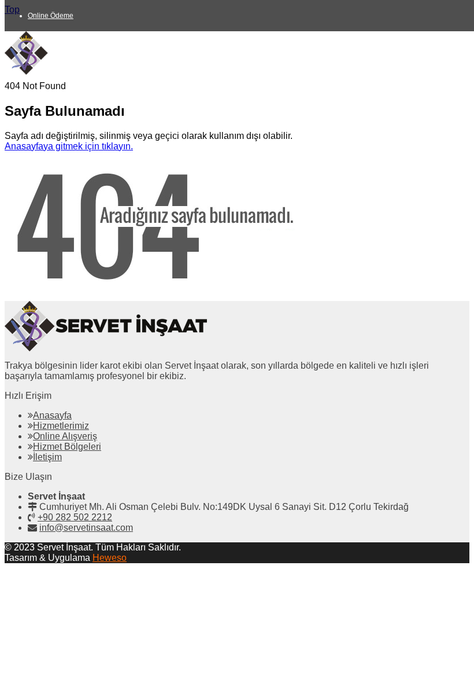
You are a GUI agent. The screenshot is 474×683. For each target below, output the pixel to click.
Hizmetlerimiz (61, 426)
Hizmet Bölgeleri (67, 446)
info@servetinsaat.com (86, 528)
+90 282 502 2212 (75, 517)
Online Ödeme (50, 16)
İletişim (47, 457)
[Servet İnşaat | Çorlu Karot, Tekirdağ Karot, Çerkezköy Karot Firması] (92, 71)
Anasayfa (52, 415)
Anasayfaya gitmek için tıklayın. (69, 146)
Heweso (109, 558)
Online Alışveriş (65, 436)
